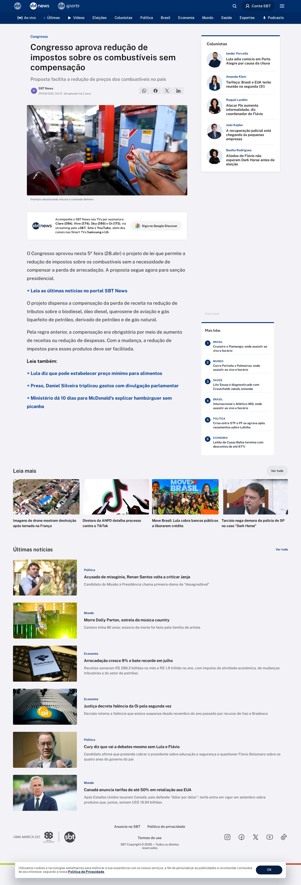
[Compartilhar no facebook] (155, 90)
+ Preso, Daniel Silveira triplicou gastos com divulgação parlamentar (103, 385)
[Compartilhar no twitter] (167, 90)
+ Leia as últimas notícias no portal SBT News (77, 290)
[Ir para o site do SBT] (69, 837)
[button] (46, 510)
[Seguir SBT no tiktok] (283, 837)
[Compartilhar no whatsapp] (144, 90)
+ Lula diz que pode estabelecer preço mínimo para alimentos (94, 373)
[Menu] (282, 6)
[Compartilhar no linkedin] (178, 90)
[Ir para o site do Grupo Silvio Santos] (36, 837)
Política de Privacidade (86, 872)
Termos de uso (150, 838)
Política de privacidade (166, 826)
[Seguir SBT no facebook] (241, 837)
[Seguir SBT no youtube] (269, 837)
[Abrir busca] (234, 6)
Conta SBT (261, 6)
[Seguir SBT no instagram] (227, 837)
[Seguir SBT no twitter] (255, 837)
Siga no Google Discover (159, 226)
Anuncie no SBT (127, 826)
